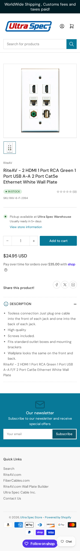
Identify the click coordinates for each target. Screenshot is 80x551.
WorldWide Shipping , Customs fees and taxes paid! (40, 7)
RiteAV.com (12, 474)
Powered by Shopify (58, 517)
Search (8, 468)
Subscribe (64, 434)
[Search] (71, 44)
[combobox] (40, 44)
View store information (26, 227)
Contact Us (12, 498)
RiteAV (7, 163)
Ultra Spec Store (31, 517)
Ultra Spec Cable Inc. (19, 492)
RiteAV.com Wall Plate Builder (26, 486)
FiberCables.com (16, 480)
